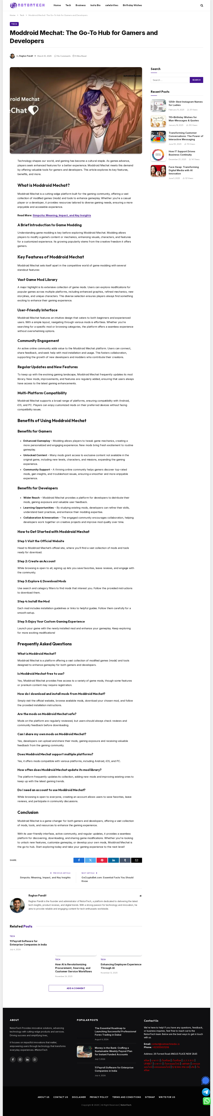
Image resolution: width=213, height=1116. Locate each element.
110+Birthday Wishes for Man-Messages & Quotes (184, 119)
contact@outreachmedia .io (165, 1044)
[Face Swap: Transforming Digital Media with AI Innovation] (158, 171)
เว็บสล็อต (165, 1060)
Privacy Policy (99, 1097)
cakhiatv (186, 1063)
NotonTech (126, 1105)
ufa (192, 1067)
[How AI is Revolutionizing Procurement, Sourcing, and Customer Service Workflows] (76, 944)
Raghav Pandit (26, 56)
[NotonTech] (28, 5)
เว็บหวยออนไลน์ (171, 1063)
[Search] (201, 5)
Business (81, 5)
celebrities (111, 5)
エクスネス (188, 1060)
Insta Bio (95, 5)
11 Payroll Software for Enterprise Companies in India (28, 943)
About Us (43, 1097)
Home (57, 5)
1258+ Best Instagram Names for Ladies (186, 103)
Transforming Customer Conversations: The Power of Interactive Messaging (186, 136)
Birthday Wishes (132, 5)
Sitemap (150, 1097)
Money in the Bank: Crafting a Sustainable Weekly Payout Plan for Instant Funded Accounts (113, 1051)
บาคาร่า (155, 1060)
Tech (68, 5)
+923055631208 (160, 1047)
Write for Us (167, 1097)
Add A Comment (76, 988)
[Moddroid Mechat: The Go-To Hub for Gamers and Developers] (76, 110)
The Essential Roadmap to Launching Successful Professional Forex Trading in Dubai (115, 1031)
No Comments (63, 56)
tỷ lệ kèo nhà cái (180, 1067)
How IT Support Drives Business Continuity (182, 153)
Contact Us (60, 1097)
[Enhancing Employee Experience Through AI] (121, 944)
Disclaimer (79, 1097)
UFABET (148, 1063)
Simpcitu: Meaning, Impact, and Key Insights (62, 215)
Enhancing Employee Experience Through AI (121, 966)
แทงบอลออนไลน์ (162, 1067)
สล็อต (146, 1060)
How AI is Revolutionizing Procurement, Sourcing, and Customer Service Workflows (73, 968)
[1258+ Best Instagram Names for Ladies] (158, 105)
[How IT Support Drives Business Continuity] (158, 155)
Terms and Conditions (126, 1097)
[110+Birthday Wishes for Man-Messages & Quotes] (158, 121)
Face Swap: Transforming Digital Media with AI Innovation (184, 170)
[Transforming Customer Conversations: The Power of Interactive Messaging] (158, 137)
